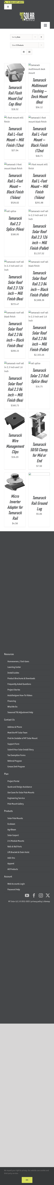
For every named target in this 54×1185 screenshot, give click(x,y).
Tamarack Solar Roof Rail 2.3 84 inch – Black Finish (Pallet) (39, 284)
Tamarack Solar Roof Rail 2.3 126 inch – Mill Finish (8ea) (15, 288)
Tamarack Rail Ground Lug (39, 503)
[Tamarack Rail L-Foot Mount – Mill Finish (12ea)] (14, 117)
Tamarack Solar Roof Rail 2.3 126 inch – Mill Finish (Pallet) (39, 237)
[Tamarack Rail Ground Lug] (39, 474)
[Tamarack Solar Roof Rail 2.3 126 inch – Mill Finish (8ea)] (14, 261)
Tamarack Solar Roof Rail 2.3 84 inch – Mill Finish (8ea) (15, 389)
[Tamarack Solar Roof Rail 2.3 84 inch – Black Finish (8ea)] (14, 312)
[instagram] (41, 895)
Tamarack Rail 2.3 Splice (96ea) (15, 224)
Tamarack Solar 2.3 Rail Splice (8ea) (39, 376)
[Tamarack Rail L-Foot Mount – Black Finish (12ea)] (39, 117)
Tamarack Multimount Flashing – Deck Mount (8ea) (39, 91)
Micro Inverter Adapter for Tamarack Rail (15, 507)
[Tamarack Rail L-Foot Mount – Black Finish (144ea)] (14, 164)
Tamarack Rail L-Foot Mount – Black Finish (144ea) (15, 187)
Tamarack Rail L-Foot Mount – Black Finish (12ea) (39, 140)
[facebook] (34, 895)
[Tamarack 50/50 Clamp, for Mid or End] (39, 414)
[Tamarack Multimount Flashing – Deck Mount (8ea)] (39, 65)
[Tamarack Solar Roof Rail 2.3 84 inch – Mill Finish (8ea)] (14, 363)
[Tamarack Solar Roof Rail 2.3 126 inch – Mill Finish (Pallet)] (39, 211)
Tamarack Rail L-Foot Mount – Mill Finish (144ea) (39, 187)
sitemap (46, 901)
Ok (27, 1180)
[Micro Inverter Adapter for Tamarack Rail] (14, 474)
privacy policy (36, 901)
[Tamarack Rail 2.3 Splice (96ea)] (10, 211)
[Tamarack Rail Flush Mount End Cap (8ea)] (14, 65)
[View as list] (29, 52)
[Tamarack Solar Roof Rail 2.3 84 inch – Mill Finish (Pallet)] (39, 312)
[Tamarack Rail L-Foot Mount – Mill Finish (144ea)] (39, 164)
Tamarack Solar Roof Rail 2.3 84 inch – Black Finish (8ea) (15, 335)
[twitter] (48, 895)
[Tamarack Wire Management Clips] (14, 414)
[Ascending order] (41, 37)
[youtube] (27, 895)
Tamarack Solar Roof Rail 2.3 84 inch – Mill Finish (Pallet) (39, 339)
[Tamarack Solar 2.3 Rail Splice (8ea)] (34, 363)
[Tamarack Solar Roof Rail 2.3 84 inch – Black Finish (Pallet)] (39, 261)
